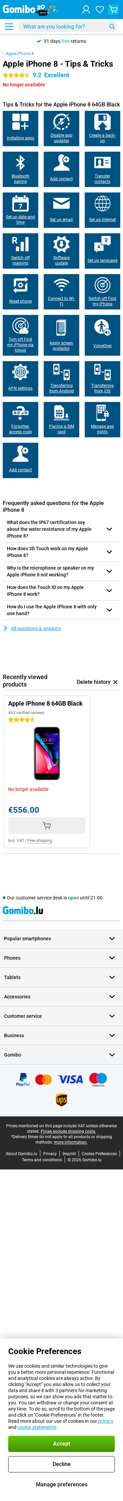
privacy (105, 1421)
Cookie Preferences (99, 1153)
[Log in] (86, 9)
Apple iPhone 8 (20, 53)
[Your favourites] (100, 9)
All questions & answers (36, 628)
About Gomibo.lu (21, 1153)
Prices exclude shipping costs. (68, 1131)
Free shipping (39, 840)
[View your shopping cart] (113, 9)
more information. (70, 1142)
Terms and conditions (42, 1160)
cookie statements (36, 1427)
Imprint (69, 1153)
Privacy (50, 1153)
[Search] (112, 26)
